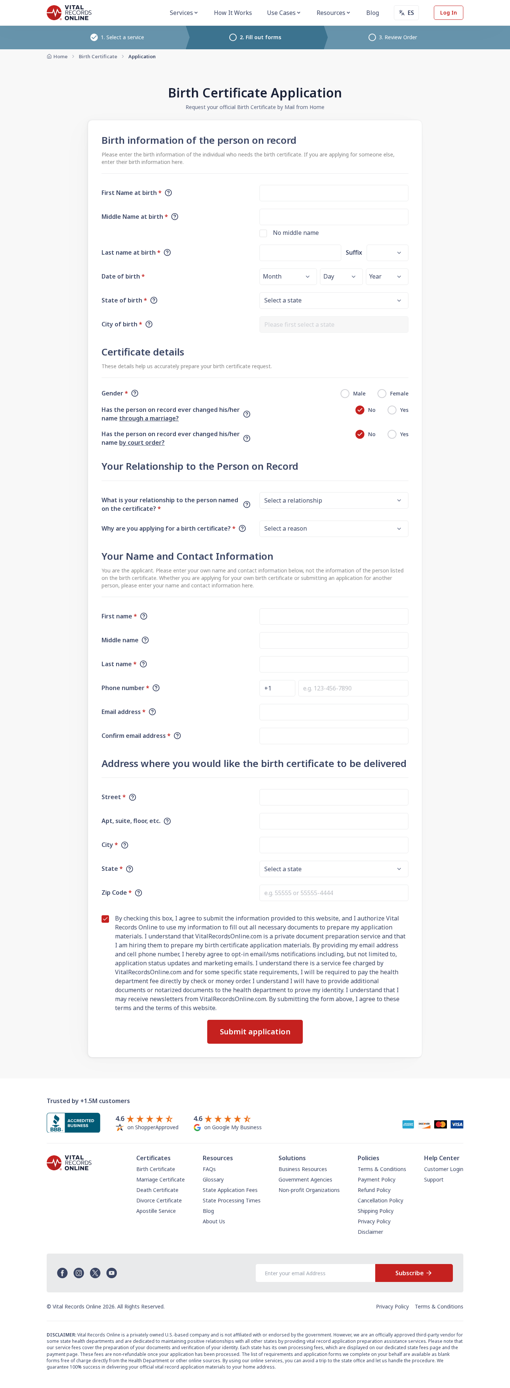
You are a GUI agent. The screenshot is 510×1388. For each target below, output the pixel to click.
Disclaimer (370, 1231)
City (110, 845)
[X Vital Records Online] (95, 1273)
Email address (124, 712)
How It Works (233, 13)
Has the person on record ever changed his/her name (171, 414)
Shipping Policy (376, 1210)
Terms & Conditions (382, 1169)
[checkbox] (263, 233)
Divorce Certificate (159, 1200)
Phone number (125, 688)
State (112, 868)
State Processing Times (232, 1200)
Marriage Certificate (160, 1179)
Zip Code (117, 892)
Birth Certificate (98, 56)
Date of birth (123, 276)
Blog (372, 13)
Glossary (213, 1179)
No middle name (296, 233)
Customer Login (443, 1169)
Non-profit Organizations (309, 1189)
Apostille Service (156, 1210)
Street (114, 797)
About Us (214, 1221)
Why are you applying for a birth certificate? (169, 528)
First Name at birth (132, 193)
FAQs (209, 1169)
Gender (115, 393)
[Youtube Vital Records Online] (111, 1273)
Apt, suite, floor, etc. (131, 821)
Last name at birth (131, 252)
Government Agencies (305, 1179)
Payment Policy (376, 1179)
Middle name (120, 640)
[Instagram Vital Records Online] (79, 1273)
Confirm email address (136, 736)
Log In (448, 12)
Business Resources (303, 1169)
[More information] (168, 192)
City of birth (122, 324)
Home (60, 56)
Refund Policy (374, 1189)
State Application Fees (230, 1189)
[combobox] (333, 324)
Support (434, 1179)
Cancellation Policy (380, 1200)
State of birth (124, 300)
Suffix (354, 252)
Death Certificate (157, 1189)
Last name (119, 664)
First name (119, 616)
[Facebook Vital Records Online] (62, 1273)
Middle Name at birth (135, 216)
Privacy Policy (374, 1221)
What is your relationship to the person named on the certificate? (170, 504)
